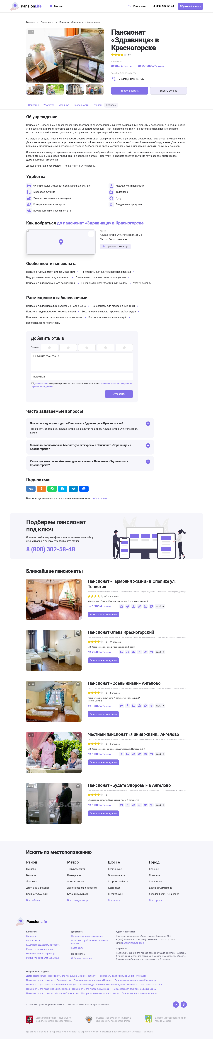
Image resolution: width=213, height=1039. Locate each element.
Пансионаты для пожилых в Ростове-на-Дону (101, 984)
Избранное (139, 6)
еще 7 (158, 706)
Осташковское (116, 875)
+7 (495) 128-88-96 (130, 79)
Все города (155, 900)
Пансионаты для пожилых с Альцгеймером (134, 989)
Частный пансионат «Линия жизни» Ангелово (133, 734)
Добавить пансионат (82, 958)
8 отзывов (115, 744)
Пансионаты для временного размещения (50, 283)
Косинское (114, 887)
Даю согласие (41, 383)
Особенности (81, 105)
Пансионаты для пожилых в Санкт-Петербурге (122, 976)
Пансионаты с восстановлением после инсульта (54, 317)
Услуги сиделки (142, 283)
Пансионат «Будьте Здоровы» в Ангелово (129, 785)
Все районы (33, 900)
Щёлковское (115, 894)
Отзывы (97, 105)
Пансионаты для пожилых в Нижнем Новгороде (50, 984)
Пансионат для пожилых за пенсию (140, 993)
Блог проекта (33, 940)
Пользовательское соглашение (87, 936)
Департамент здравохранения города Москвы (170, 1019)
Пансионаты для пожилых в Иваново (93, 980)
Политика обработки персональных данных (89, 942)
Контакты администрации (39, 949)
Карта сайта (77, 948)
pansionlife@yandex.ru (133, 943)
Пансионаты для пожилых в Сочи (144, 984)
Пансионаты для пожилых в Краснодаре (135, 980)
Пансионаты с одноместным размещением (101, 277)
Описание (33, 105)
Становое (154, 875)
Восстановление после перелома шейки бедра (109, 311)
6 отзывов (115, 693)
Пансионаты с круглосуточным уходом (104, 283)
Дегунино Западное (37, 887)
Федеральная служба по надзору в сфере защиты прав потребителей (113, 1019)
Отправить (119, 393)
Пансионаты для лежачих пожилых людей (51, 311)
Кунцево (31, 869)
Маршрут (63, 105)
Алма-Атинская (76, 881)
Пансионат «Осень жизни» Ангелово (124, 683)
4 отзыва (114, 596)
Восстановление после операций (107, 317)
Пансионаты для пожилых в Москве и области (72, 976)
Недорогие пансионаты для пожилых (48, 277)
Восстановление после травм (43, 322)
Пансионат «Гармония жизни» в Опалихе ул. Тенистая (132, 584)
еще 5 (158, 652)
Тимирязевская (76, 869)
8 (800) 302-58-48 (163, 6)
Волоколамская (118, 239)
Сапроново (155, 881)
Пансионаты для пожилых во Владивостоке (48, 980)
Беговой (31, 875)
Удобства (48, 105)
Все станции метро (78, 900)
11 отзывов (115, 642)
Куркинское (115, 869)
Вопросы (111, 105)
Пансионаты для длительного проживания (106, 271)
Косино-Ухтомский (37, 894)
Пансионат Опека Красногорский (121, 632)
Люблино (31, 881)
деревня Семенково (160, 887)
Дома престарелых (36, 976)
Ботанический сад (78, 894)
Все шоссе (114, 900)
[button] (30, 55)
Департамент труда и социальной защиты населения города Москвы (54, 1019)
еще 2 (158, 754)
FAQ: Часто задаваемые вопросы (43, 945)
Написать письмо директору (41, 953)
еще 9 (158, 606)
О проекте (31, 936)
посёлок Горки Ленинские (164, 894)
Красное (154, 869)
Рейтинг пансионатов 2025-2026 (42, 958)
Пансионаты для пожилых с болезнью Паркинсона (56, 305)
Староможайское (118, 881)
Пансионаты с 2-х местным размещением (50, 271)
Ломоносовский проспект (82, 887)
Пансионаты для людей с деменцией (113, 305)
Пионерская (74, 875)
